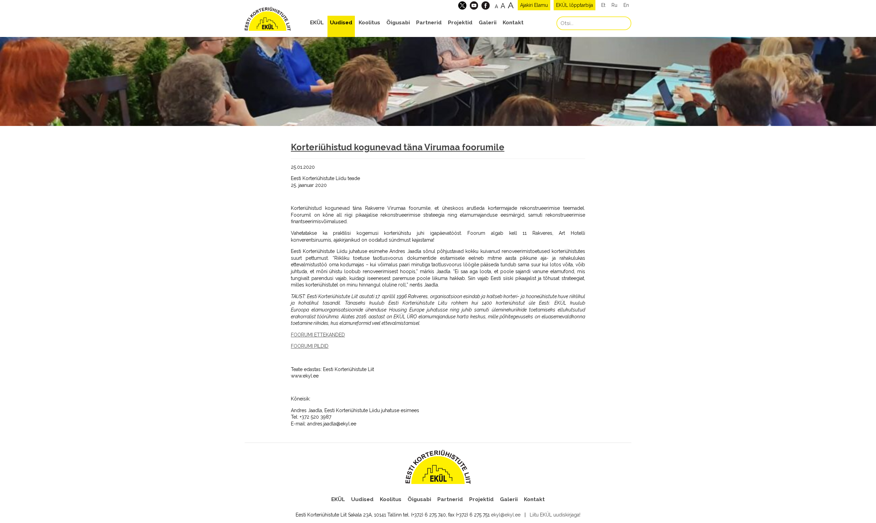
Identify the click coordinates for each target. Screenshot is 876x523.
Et (603, 5)
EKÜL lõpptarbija (574, 5)
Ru (614, 5)
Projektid (460, 23)
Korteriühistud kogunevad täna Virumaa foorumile (397, 147)
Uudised (341, 23)
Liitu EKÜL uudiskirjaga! (555, 515)
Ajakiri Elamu (534, 5)
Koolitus (369, 23)
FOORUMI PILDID (309, 346)
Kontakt (513, 23)
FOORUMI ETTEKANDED (318, 334)
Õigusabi (398, 23)
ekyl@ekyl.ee (505, 515)
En (626, 5)
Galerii (488, 23)
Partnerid (429, 23)
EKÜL (317, 23)
